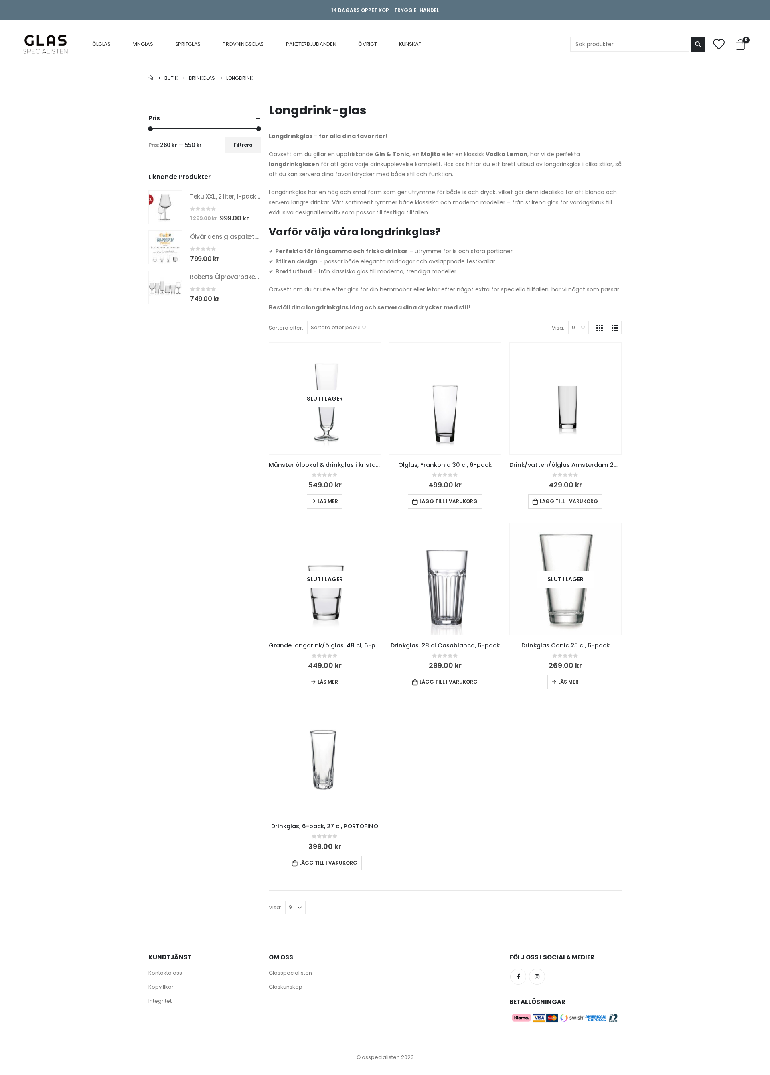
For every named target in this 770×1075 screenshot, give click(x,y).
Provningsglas (243, 44)
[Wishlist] (718, 44)
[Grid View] (599, 327)
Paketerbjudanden (311, 44)
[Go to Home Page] (150, 78)
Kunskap (410, 44)
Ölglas (101, 44)
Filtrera (243, 144)
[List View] (615, 327)
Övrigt (367, 44)
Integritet (160, 1001)
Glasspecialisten (290, 973)
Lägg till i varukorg (448, 501)
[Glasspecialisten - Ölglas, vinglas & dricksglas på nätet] (45, 44)
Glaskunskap (285, 987)
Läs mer (328, 501)
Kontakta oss (165, 973)
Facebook (518, 977)
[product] (445, 398)
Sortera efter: (286, 328)
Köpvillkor (161, 987)
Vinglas (143, 44)
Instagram (537, 977)
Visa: (558, 328)
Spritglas (188, 44)
